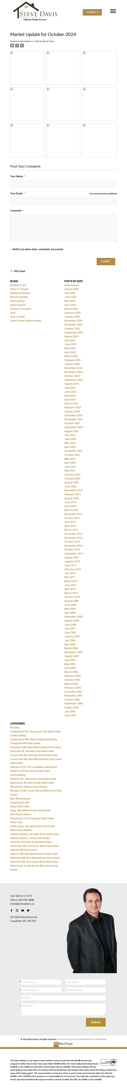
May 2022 (69, 458)
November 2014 (73, 545)
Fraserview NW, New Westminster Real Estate (36, 759)
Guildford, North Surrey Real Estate (30, 770)
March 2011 (71, 581)
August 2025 (71, 336)
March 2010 (71, 593)
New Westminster (20, 798)
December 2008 (73, 616)
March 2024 (71, 403)
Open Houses (18, 305)
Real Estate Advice (20, 814)
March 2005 (71, 672)
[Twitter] (29, 910)
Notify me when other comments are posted (37, 249)
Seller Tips (16, 822)
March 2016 (71, 529)
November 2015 (73, 537)
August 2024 (71, 383)
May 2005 (69, 664)
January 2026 (72, 316)
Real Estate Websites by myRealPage (89, 1039)
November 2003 (73, 695)
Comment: (16, 210)
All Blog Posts (18, 285)
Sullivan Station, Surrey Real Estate (30, 838)
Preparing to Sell (19, 802)
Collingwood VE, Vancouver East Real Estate (35, 731)
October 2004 (72, 679)
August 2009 (71, 600)
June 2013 (70, 565)
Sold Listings (17, 316)
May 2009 (69, 608)
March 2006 (71, 648)
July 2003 (69, 711)
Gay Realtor (16, 763)
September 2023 (73, 427)
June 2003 (70, 715)
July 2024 (69, 387)
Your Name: (17, 176)
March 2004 (71, 683)
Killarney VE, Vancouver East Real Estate (33, 778)
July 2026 (69, 293)
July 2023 (69, 435)
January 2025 (72, 364)
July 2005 (69, 660)
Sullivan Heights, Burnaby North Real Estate (34, 834)
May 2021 (69, 470)
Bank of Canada (19, 289)
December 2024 (73, 368)
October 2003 (72, 699)
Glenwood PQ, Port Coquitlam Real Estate (33, 767)
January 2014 (72, 561)
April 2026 (70, 305)
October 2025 (72, 328)
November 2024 (73, 372)
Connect (92, 12)
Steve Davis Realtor (21, 830)
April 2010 (70, 589)
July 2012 (69, 573)
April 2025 (70, 352)
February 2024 (72, 407)
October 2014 (72, 549)
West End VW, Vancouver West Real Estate (34, 861)
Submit (106, 261)
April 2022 (70, 462)
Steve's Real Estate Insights (26, 320)
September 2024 (73, 379)
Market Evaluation (20, 293)
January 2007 (72, 636)
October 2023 (72, 423)
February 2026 (72, 312)
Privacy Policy (64, 1039)
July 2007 (69, 628)
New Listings (17, 301)
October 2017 (72, 518)
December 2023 (73, 415)
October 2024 (72, 375)
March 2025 (71, 356)
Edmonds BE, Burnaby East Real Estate (32, 751)
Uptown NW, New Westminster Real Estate (34, 853)
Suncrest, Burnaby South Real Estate (31, 842)
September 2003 (73, 703)
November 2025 (73, 324)
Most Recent (71, 285)
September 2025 (73, 332)
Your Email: (17, 193)
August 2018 (71, 498)
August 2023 (71, 431)
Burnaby (15, 727)
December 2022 (73, 450)
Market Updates (19, 296)
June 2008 (70, 624)
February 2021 (72, 474)
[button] (92, 12)
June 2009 (70, 604)
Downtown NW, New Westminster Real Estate (35, 747)
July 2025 (69, 340)
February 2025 (72, 360)
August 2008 (71, 620)
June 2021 (70, 466)
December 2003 (73, 691)
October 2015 (72, 541)
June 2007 (70, 632)
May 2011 (69, 577)
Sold (12, 312)
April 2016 (70, 526)
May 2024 (69, 395)
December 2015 (73, 533)
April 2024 (70, 399)
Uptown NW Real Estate (23, 849)
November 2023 (73, 419)
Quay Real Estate (19, 806)
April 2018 (70, 506)
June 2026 (70, 296)
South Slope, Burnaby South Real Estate (32, 826)
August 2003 (71, 707)
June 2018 (70, 502)
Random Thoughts (20, 308)
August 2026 (71, 289)
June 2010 (70, 585)
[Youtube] (23, 910)
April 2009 (70, 612)
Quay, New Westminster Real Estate (30, 810)
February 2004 (72, 687)
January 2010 (72, 596)
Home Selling (17, 774)
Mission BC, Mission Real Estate (28, 786)
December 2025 (73, 320)
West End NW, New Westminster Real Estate (35, 857)
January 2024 (72, 411)
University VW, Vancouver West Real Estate (34, 846)
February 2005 (72, 675)
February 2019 (72, 494)
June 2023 (70, 439)
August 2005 (71, 656)
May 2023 (69, 443)
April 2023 (70, 447)
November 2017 (73, 514)
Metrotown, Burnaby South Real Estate (32, 782)
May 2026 (69, 301)
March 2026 (71, 308)
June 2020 (70, 486)
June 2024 (70, 391)
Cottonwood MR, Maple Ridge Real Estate (33, 739)
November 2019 (73, 490)
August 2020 (71, 482)
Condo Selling (18, 735)
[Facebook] (12, 910)
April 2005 (70, 668)
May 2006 (69, 644)
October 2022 (72, 454)
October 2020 (72, 478)
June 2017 (70, 522)
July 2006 (69, 640)
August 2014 (71, 557)
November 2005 (73, 652)
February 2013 (72, 569)
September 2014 (73, 553)
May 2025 (69, 348)
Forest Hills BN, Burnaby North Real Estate (34, 755)
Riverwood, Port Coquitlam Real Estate (32, 818)
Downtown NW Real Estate (25, 743)
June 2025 (70, 344)
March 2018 (71, 510)
